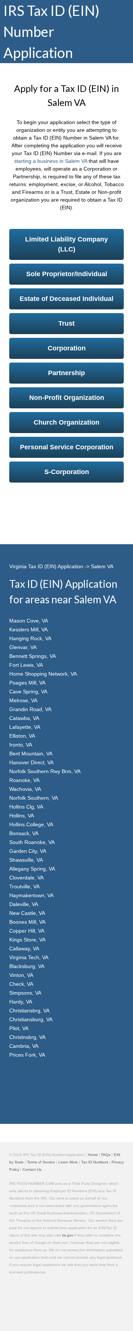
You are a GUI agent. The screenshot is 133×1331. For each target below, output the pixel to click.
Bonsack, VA (23, 833)
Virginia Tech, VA (28, 957)
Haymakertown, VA (31, 895)
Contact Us (32, 1169)
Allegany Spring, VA (32, 869)
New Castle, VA (27, 913)
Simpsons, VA (25, 993)
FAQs (105, 1155)
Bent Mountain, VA (30, 754)
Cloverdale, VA (26, 878)
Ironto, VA (20, 745)
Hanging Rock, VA (30, 638)
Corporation (67, 348)
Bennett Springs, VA (32, 656)
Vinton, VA (21, 975)
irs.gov (67, 1235)
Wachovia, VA (25, 789)
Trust (66, 323)
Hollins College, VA (31, 824)
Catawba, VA (24, 718)
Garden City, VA (27, 851)
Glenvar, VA (23, 647)
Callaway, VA (24, 948)
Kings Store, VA (27, 940)
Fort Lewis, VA (26, 665)
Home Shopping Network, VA (43, 674)
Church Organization (66, 422)
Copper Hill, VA (26, 931)
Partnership (66, 373)
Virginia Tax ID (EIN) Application (46, 566)
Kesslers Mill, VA (28, 629)
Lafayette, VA (24, 727)
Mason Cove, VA (28, 621)
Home (93, 1155)
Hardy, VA (20, 1002)
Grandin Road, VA (30, 709)
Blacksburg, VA (26, 966)
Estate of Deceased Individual (66, 298)
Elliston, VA (22, 736)
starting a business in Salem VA (50, 161)
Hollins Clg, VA (26, 807)
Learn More (68, 1162)
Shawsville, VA (26, 860)
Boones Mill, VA (27, 922)
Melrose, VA (23, 700)
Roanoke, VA (24, 780)
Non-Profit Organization (66, 397)
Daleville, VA (23, 904)
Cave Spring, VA (28, 691)
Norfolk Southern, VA (33, 798)
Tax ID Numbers (94, 1162)
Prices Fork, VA (27, 1055)
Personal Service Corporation (66, 447)
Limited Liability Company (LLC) (66, 244)
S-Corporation (66, 472)
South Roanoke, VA (32, 842)
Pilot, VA (18, 1028)
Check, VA (21, 984)
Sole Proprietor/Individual (66, 274)
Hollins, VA (21, 816)
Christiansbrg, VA (29, 1010)
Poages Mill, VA (27, 683)
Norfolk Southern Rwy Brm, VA (45, 771)
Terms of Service (41, 1162)
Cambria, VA (23, 1046)
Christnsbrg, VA (27, 1037)
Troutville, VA (24, 886)
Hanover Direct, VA (31, 762)
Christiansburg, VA (30, 1019)
